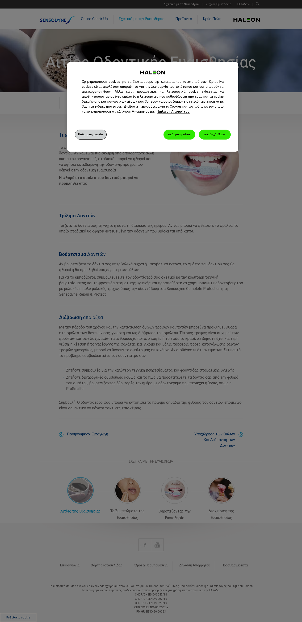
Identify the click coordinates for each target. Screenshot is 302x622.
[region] (152, 107)
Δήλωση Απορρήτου (173, 111)
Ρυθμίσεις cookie (90, 134)
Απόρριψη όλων (179, 134)
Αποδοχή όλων (214, 134)
